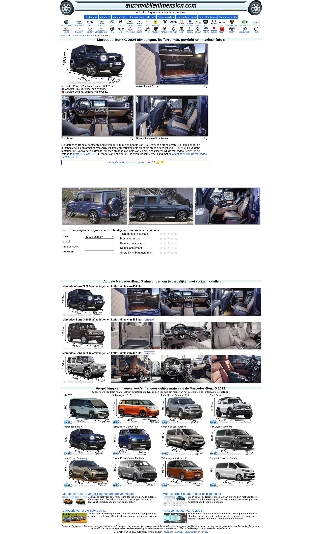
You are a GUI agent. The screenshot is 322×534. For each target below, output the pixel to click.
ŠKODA (190, 32)
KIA (221, 25)
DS (147, 25)
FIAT (164, 25)
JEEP (206, 25)
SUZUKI (214, 32)
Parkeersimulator (228, 17)
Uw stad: (67, 252)
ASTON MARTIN (79, 25)
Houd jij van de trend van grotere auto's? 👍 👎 (135, 162)
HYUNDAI (189, 25)
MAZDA (90, 32)
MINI (120, 32)
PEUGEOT (155, 32)
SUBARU (206, 32)
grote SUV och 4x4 (84, 154)
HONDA (181, 25)
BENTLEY (101, 25)
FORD (173, 25)
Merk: (65, 236)
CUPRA (130, 25)
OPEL (147, 32)
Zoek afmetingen (208, 17)
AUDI (90, 25)
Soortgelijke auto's (186, 17)
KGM (214, 25)
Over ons (168, 532)
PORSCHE (165, 32)
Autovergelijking (166, 17)
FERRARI (155, 25)
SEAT (181, 32)
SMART (198, 32)
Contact (179, 532)
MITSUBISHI (130, 32)
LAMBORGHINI (231, 25)
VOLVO (256, 32)
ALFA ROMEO (66, 25)
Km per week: (70, 246)
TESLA (221, 32)
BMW (112, 25)
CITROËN (120, 25)
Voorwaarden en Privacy (196, 532)
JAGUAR (198, 25)
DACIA (139, 25)
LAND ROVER (244, 25)
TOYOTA (232, 32)
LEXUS (66, 32)
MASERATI (79, 32)
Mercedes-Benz (82, 35)
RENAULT (173, 32)
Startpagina (91, 17)
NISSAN (139, 32)
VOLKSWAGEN (244, 32)
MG (112, 32)
